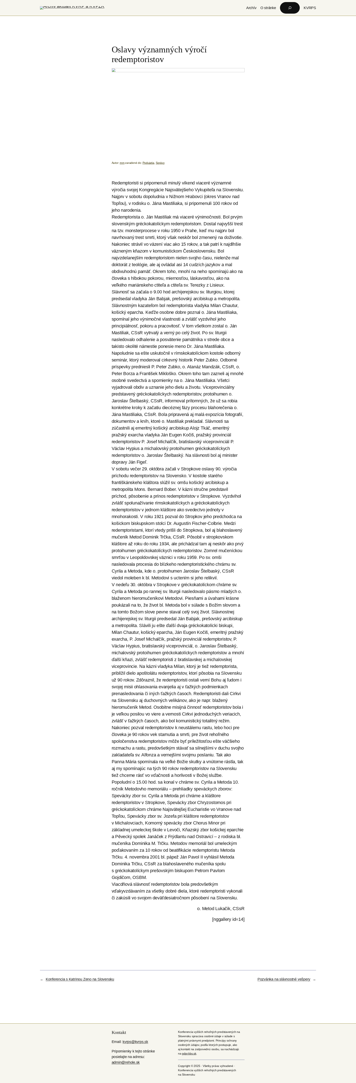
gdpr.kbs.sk (189, 1053)
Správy (160, 162)
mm (122, 162)
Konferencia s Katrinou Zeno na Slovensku (80, 979)
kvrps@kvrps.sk (135, 1042)
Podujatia (148, 162)
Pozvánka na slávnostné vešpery (284, 979)
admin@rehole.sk (126, 1062)
